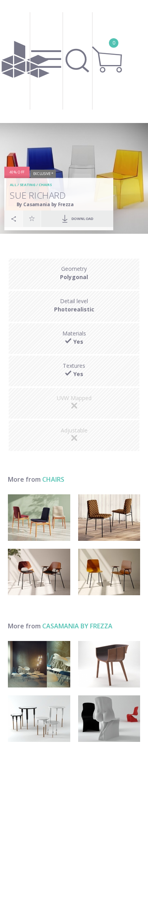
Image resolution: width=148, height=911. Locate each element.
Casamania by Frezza (77, 626)
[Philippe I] (39, 718)
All (13, 184)
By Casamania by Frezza (45, 204)
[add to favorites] (32, 218)
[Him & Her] (109, 718)
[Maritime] (109, 664)
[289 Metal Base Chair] (109, 517)
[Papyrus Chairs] (109, 572)
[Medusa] (39, 664)
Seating (28, 184)
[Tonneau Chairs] (39, 572)
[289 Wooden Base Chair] (39, 517)
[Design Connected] (25, 61)
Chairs (45, 184)
